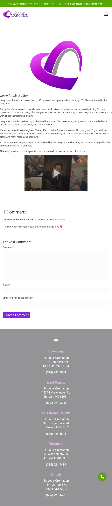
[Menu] (106, 14)
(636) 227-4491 (56, 495)
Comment (8, 247)
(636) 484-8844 (49, 4)
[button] (102, 477)
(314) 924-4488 (73, 4)
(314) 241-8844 (97, 4)
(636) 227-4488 (25, 4)
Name (6, 285)
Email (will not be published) (18, 297)
